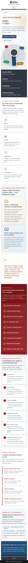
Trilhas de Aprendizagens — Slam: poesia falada (14, 530)
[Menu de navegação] (14, 7)
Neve (7, 561)
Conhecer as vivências (9, 36)
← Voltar (5, 12)
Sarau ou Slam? (7, 40)
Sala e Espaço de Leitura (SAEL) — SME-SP (14, 533)
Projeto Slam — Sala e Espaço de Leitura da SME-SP (14, 527)
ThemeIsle (19, 561)
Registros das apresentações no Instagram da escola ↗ (14, 536)
